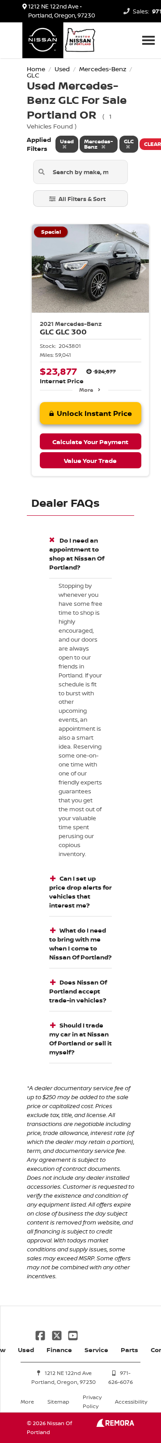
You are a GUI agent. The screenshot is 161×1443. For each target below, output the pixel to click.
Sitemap (58, 1401)
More (86, 390)
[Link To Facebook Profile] (41, 1334)
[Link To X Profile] (57, 1334)
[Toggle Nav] (148, 40)
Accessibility (131, 1401)
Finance (59, 1349)
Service (96, 1349)
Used (26, 1349)
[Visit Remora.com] (115, 1424)
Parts (129, 1349)
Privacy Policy (92, 1401)
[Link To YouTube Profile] (73, 1334)
